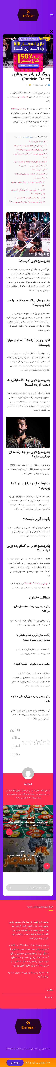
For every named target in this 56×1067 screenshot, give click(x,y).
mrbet (28, 784)
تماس (50, 990)
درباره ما (49, 997)
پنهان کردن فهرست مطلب (24, 137)
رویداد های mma (19, 109)
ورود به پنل (15, 1062)
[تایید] (10, 888)
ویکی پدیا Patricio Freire (35, 583)
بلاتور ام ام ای (23, 97)
